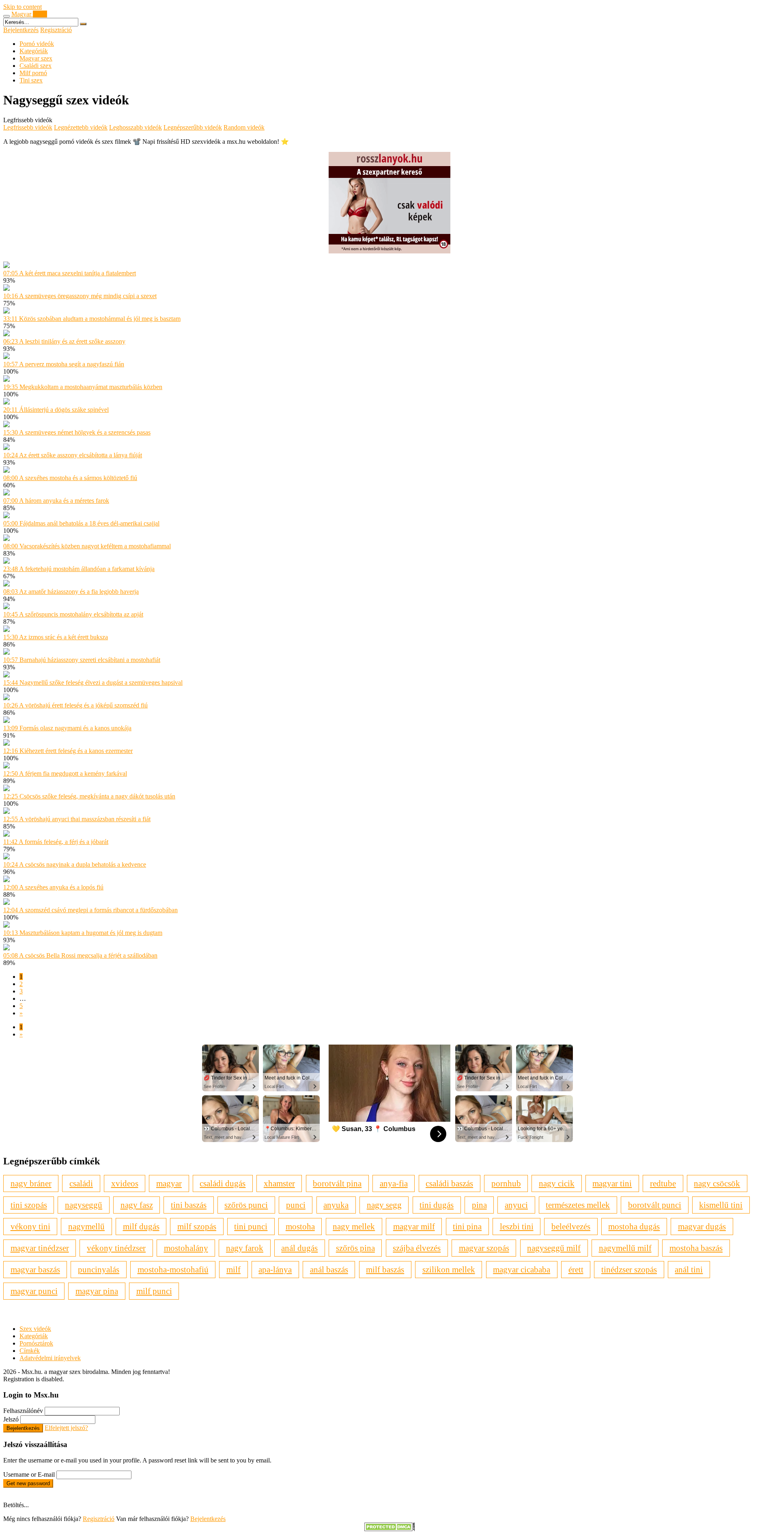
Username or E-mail (29, 1474)
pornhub (506, 1183)
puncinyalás (98, 1269)
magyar (169, 1183)
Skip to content (22, 6)
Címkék (29, 1350)
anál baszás (329, 1269)
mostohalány (186, 1248)
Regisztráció (56, 29)
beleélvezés (570, 1226)
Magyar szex (35, 58)
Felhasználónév (23, 1410)
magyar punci (34, 1291)
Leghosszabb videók (135, 127)
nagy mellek (354, 1226)
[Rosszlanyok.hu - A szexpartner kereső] (389, 251)
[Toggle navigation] (6, 16)
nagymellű (86, 1226)
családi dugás (222, 1183)
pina (479, 1204)
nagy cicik (557, 1183)
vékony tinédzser (116, 1248)
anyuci (516, 1204)
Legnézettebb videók (81, 127)
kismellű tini (720, 1204)
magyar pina (96, 1291)
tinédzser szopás (629, 1269)
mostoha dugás (634, 1226)
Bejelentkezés (21, 29)
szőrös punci (246, 1204)
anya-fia (394, 1183)
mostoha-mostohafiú (173, 1269)
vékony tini (30, 1226)
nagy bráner (31, 1183)
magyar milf (414, 1226)
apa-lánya (275, 1269)
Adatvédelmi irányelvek (50, 1357)
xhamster (279, 1183)
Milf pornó (33, 72)
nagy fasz (137, 1204)
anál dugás (299, 1248)
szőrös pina (355, 1248)
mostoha (300, 1226)
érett (575, 1269)
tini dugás (437, 1204)
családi (81, 1183)
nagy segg (384, 1204)
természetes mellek (578, 1204)
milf (233, 1269)
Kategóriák (33, 51)
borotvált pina (337, 1183)
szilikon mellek (448, 1269)
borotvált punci (654, 1204)
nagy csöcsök (717, 1183)
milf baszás (385, 1269)
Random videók (244, 127)
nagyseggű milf (554, 1248)
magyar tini (612, 1183)
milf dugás (141, 1226)
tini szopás (29, 1204)
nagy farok (244, 1248)
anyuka (336, 1204)
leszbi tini (517, 1226)
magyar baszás (35, 1269)
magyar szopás (484, 1248)
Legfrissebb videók (27, 127)
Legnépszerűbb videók (193, 127)
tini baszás (189, 1204)
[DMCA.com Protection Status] (389, 1528)
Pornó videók (36, 43)
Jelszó (11, 1419)
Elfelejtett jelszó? (66, 1427)
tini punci (250, 1226)
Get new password (28, 1483)
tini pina (467, 1226)
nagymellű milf (625, 1248)
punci (296, 1204)
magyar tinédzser (40, 1248)
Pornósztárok (36, 1343)
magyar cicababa (521, 1269)
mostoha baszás (696, 1248)
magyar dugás (702, 1226)
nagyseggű (83, 1204)
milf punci (154, 1291)
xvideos (124, 1183)
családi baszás (449, 1183)
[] (83, 24)
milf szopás (196, 1226)
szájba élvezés (417, 1248)
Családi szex (35, 65)
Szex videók (35, 1328)
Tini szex (31, 80)
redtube (663, 1183)
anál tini (689, 1269)
